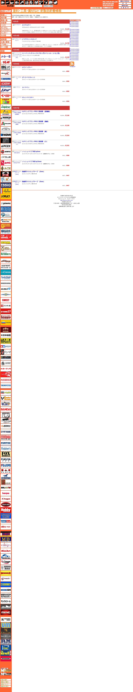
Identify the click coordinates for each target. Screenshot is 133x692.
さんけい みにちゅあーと (5, 266)
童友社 (5, 357)
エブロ (5, 185)
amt (5, 162)
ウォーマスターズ (5, 140)
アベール (5, 101)
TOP (7, 6)
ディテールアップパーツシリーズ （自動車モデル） (38, 153)
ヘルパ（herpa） (5, 493)
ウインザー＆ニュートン (5, 129)
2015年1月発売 (75, 26)
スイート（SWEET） (5, 300)
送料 (125, 3)
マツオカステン (5, 545)
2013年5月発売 (75, 59)
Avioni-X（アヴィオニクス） (5, 73)
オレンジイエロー (28, 97)
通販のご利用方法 (125, 1)
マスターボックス (5, 539)
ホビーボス (5, 521)
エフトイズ (5, 179)
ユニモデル (5, 619)
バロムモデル (5, 404)
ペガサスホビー (5, 482)
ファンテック (25, 41)
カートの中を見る (108, 8)
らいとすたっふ (5, 636)
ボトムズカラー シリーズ (35, 69)
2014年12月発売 (75, 29)
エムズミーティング (5, 674)
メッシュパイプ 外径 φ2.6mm (31, 161)
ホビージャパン (5, 510)
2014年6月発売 (75, 38)
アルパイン (5, 107)
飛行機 (8, 2)
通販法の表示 (5, 686)
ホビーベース (5, 515)
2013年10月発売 (75, 52)
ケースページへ (5, 47)
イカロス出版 (5, 118)
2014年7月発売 (75, 37)
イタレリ (5, 123)
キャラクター (27, 2)
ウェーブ (5, 135)
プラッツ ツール (31, 55)
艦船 (12, 2)
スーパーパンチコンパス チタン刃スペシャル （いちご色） (41, 53)
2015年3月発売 (75, 23)
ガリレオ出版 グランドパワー (5, 226)
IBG (5, 67)
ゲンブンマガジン (5, 242)
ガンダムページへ (5, 28)
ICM (5, 62)
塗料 (36, 2)
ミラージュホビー (5, 562)
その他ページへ (5, 35)
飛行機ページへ (5, 17)
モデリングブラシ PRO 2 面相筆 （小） (35, 141)
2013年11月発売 (75, 50)
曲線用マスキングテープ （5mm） (33, 181)
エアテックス (5, 146)
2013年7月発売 (75, 56)
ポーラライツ (5, 504)
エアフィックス (5, 151)
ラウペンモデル (5, 642)
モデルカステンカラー (35, 27)
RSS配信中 (72, 66)
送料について (5, 684)
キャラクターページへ (5, 30)
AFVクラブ (5, 157)
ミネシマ (5, 556)
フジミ (5, 465)
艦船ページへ (5, 20)
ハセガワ (5, 392)
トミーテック (5, 368)
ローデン (5, 658)
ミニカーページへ (5, 33)
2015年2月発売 (75, 25)
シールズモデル (5, 277)
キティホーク (5, 214)
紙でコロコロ (5, 209)
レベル (5, 653)
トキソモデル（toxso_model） (5, 363)
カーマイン (25, 87)
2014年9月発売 (75, 34)
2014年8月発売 (75, 35)
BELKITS (5, 487)
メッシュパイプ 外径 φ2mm (31, 151)
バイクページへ (5, 25)
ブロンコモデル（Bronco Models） (5, 476)
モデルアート (5, 590)
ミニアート (5, 550)
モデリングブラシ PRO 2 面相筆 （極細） (35, 121)
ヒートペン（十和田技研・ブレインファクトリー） (5, 420)
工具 (41, 2)
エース (5, 168)
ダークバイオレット (28, 77)
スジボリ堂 (5, 305)
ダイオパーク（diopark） (5, 329)
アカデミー (5, 84)
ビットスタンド (33, 41)
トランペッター (5, 385)
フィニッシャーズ (5, 448)
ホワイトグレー (27, 67)
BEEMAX (5, 426)
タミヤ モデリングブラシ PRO (33, 113)
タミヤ (23, 113)
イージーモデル (5, 112)
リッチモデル (5, 647)
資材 (46, 2)
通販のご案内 (5, 682)
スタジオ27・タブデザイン (5, 311)
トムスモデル (5, 374)
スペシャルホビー (5, 317)
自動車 (17, 2)
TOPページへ (5, 11)
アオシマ (5, 79)
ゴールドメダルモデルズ (5, 248)
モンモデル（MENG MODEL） (5, 612)
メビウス (5, 573)
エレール (5, 190)
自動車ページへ (5, 22)
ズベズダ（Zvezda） (5, 322)
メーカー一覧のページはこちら (5, 56)
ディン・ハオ (5, 352)
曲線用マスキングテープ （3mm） (33, 171)
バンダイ (5, 409)
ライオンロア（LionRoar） (5, 630)
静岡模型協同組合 (5, 283)
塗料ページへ (5, 39)
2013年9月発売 (75, 53)
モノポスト (5, 606)
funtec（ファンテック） (5, 443)
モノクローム (5, 601)
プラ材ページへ (5, 44)
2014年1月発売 (75, 46)
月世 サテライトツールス (5, 237)
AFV (5, 15)
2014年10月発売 (75, 32)
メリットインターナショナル (5, 578)
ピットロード (5, 431)
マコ (5, 534)
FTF (5, 174)
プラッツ (24, 55)
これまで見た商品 (96, 7)
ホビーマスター (5, 527)
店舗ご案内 (5, 680)
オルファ (5, 196)
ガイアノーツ (25, 69)
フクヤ (5, 459)
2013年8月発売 (75, 55)
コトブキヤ (5, 254)
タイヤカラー (26, 25)
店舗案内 (125, 8)
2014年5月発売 (75, 40)
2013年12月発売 (75, 49)
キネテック (5, 220)
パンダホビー (5, 415)
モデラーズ (5, 584)
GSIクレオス (5, 272)
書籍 (55, 2)
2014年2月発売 (75, 44)
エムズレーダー (5, 670)
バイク (22, 2)
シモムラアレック (5, 294)
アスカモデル (5, 95)
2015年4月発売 (75, 22)
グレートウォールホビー (5, 231)
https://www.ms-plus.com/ (66, 200)
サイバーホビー (5, 261)
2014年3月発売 (75, 43)
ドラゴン (5, 380)
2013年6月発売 (75, 58)
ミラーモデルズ (5, 567)
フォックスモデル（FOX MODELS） (5, 454)
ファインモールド (5, 437)
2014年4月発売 (75, 41)
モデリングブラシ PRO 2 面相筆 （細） (35, 131)
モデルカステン (26, 27)
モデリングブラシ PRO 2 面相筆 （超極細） (36, 111)
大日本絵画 (5, 335)
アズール (5, 90)
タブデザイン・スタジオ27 (5, 341)
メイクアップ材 (29, 173)
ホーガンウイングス (5, 499)
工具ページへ (5, 42)
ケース (51, 2)
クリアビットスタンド (29, 39)
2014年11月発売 (75, 31)
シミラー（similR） (5, 289)
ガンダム (31, 2)
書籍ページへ (5, 51)
